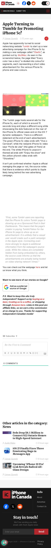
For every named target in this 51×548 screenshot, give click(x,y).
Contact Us (41, 506)
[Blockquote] (24, 353)
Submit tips (21, 11)
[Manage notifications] (6, 542)
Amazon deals (9, 11)
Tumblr (26, 46)
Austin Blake (10, 443)
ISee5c (37, 52)
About (39, 497)
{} (33, 353)
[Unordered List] (20, 353)
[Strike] (14, 353)
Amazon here (18, 305)
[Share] (46, 39)
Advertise (41, 502)
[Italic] (8, 353)
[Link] (30, 353)
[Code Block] (27, 353)
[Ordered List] (17, 353)
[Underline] (11, 353)
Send (41, 531)
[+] (36, 353)
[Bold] (5, 353)
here (38, 267)
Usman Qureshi (11, 38)
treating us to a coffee (19, 302)
